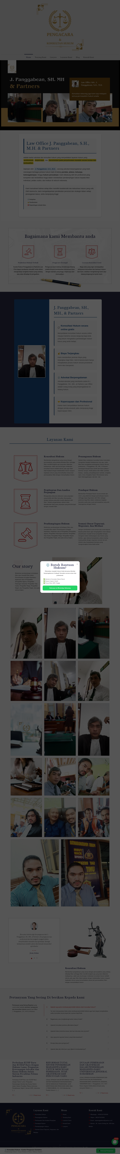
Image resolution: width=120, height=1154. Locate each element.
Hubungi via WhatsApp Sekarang (60, 588)
